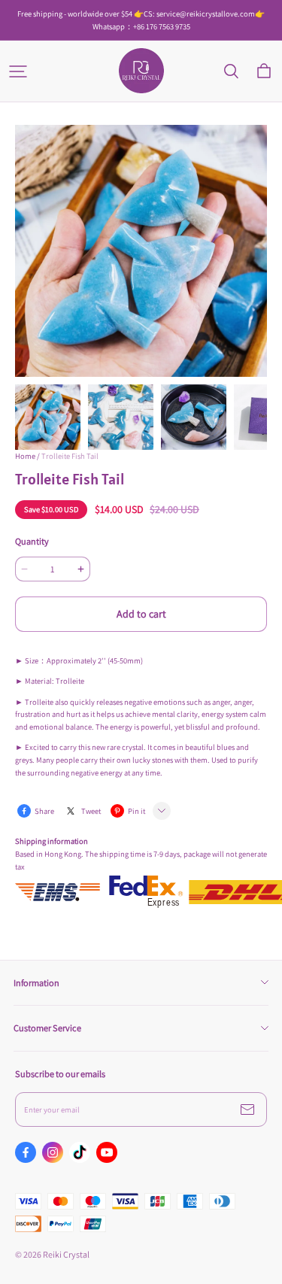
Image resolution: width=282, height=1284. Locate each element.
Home (25, 456)
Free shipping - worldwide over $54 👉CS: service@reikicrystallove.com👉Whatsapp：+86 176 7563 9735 (141, 20)
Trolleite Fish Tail (70, 456)
